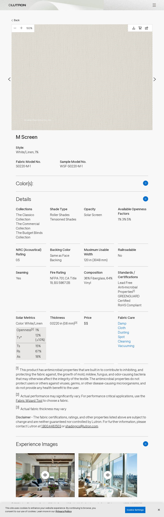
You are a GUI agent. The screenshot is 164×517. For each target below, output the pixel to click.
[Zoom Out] (15, 28)
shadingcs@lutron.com (81, 426)
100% (29, 28)
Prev (9, 79)
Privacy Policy (64, 511)
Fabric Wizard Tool (29, 401)
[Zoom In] (21, 28)
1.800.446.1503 (51, 426)
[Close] (158, 509)
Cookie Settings (135, 510)
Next (155, 79)
